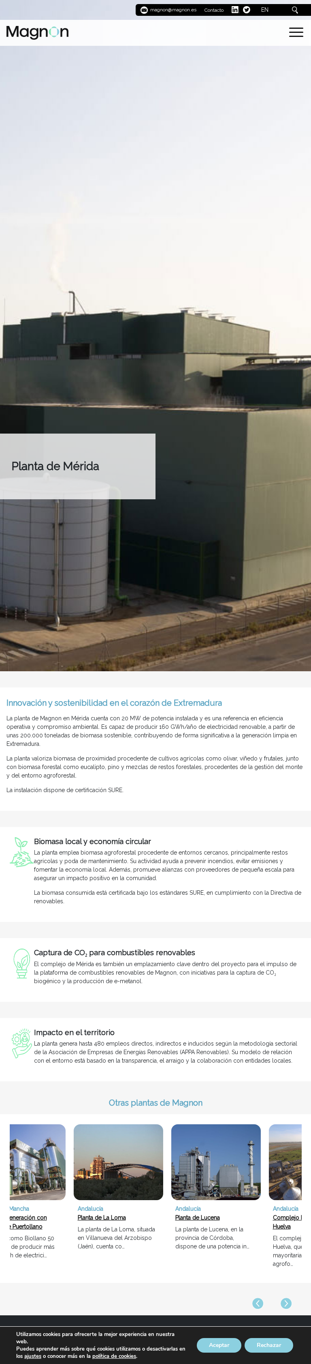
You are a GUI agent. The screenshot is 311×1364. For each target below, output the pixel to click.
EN (264, 9)
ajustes (32, 1356)
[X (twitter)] (246, 9)
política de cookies (114, 1356)
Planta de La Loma (42, 1217)
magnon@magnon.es (172, 10)
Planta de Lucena (137, 1217)
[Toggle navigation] (296, 34)
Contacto (214, 10)
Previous (258, 1303)
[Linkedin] (236, 9)
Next (286, 1303)
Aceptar (219, 1345)
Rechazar (269, 1345)
